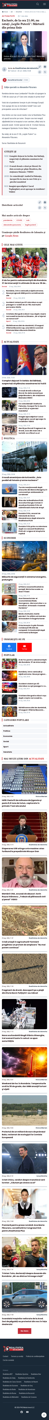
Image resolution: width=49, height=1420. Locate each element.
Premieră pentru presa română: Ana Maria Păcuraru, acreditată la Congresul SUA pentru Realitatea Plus (23, 1228)
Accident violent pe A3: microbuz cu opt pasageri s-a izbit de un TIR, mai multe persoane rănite (24, 304)
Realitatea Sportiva (21, 1374)
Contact (5, 1356)
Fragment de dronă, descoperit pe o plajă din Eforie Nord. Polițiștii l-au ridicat (23, 991)
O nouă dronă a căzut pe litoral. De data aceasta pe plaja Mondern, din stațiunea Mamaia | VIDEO (25, 169)
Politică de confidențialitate (35, 1356)
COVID (19, 220)
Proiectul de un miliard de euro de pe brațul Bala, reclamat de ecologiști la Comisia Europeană (23, 1134)
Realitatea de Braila (9, 1389)
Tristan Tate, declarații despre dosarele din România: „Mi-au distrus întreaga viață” (24, 1275)
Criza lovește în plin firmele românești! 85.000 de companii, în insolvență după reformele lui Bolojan (32, 629)
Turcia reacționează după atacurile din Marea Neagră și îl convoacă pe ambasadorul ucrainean (33, 491)
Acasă (6, 12)
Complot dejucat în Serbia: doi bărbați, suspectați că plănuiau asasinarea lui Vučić (26, 159)
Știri (12, 12)
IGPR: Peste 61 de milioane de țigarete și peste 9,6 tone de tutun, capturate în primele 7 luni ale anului (22, 803)
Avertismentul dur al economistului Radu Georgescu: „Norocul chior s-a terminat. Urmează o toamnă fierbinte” (32, 603)
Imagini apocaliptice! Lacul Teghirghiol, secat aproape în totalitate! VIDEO (27, 189)
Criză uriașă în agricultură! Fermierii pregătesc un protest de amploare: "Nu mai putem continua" (24, 944)
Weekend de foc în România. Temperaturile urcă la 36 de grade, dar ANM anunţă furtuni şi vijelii (24, 1086)
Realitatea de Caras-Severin (12, 1382)
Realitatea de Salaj (9, 1378)
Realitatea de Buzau (9, 1393)
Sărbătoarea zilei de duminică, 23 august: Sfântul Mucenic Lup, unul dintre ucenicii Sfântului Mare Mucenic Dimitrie (25, 327)
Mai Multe (24, 1331)
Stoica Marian (41, 796)
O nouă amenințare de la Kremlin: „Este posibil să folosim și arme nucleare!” (21, 479)
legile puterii (30, 225)
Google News (11, 235)
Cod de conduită (8, 1360)
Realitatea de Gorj (27, 1386)
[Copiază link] (40, 67)
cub (27, 220)
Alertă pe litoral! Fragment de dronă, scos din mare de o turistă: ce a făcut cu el (32, 430)
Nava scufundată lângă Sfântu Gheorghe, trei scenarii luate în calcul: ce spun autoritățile (23, 1038)
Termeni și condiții (17, 1356)
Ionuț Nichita (42, 1176)
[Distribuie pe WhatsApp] (40, 72)
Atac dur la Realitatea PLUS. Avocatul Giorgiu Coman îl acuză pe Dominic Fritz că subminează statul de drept (31, 504)
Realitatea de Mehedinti (11, 1397)
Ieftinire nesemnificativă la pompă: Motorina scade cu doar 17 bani (31, 589)
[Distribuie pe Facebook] (45, 67)
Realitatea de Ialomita (27, 68)
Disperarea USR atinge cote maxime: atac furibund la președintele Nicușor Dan (23, 850)
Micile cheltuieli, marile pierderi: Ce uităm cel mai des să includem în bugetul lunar (32, 616)
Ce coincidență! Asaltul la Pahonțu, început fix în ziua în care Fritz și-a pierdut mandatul (26, 179)
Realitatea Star (36, 1374)
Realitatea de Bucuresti (26, 1393)
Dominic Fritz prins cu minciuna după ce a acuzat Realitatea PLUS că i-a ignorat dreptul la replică (33, 530)
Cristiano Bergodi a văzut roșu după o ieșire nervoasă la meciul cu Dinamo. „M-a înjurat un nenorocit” (26, 316)
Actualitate (19, 12)
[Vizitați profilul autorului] (4, 69)
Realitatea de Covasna (29, 1397)
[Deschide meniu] (44, 4)
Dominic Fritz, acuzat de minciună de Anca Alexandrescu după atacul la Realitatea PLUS (32, 517)
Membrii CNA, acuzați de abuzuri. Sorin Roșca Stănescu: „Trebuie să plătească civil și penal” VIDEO (24, 896)
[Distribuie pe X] (45, 72)
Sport (8, 321)
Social (4, 287)
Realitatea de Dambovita (26, 1378)
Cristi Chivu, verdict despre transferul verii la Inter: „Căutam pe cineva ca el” (23, 1181)
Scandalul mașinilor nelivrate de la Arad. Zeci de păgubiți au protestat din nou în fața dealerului (24, 1321)
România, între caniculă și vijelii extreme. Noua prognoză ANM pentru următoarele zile (25, 293)
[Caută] (37, 4)
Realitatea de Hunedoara (27, 1389)
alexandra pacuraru (12, 225)
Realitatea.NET (8, 1374)
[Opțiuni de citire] (44, 1415)
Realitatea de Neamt (31, 1382)
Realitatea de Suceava (10, 1386)
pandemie (7, 220)
